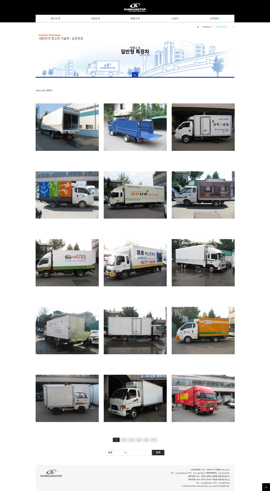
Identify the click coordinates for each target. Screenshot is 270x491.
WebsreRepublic (135, 7)
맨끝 (153, 440)
